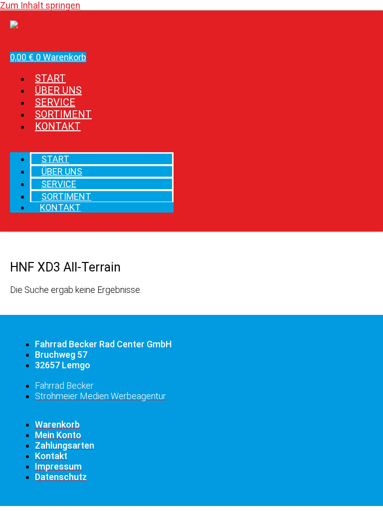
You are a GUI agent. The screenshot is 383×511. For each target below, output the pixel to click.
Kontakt (58, 126)
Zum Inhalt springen (40, 5)
